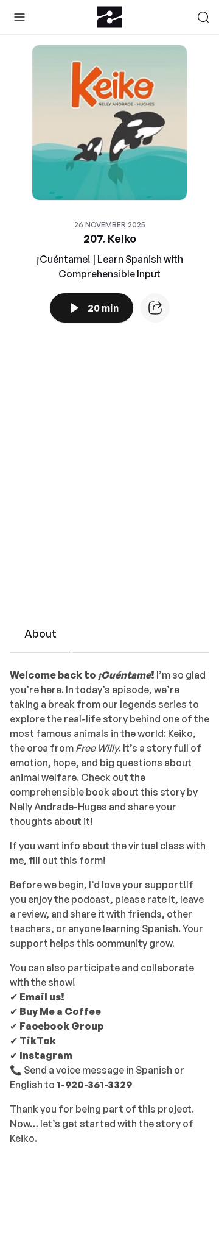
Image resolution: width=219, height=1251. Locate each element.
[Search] (203, 17)
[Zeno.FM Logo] (109, 17)
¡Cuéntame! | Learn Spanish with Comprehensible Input (109, 266)
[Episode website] (155, 308)
